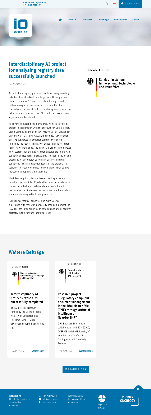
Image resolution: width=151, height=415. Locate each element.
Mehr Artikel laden (75, 369)
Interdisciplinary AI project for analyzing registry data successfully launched (37, 70)
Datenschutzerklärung (77, 396)
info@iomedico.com (51, 399)
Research (87, 20)
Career (135, 20)
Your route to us (49, 402)
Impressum (73, 402)
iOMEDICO (73, 20)
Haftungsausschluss (76, 399)
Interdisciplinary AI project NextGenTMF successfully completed (27, 298)
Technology (103, 20)
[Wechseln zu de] (115, 4)
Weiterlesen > (39, 351)
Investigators (120, 20)
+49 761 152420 (49, 396)
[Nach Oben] (138, 389)
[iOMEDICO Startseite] (60, 20)
